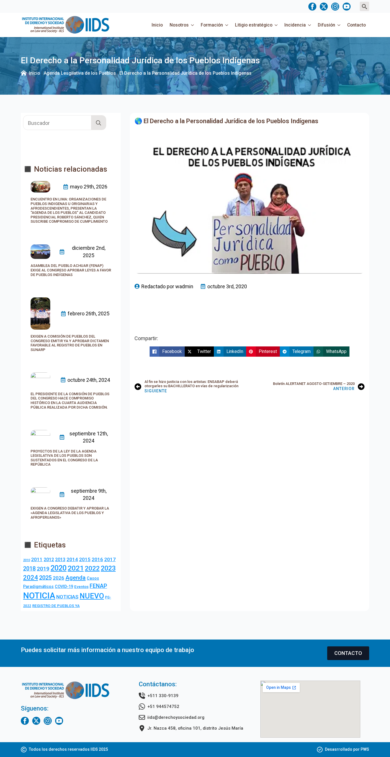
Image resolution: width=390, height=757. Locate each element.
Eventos (81, 587)
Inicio (157, 25)
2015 (85, 559)
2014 (72, 559)
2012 (49, 559)
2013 (60, 559)
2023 (108, 568)
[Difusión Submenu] (339, 25)
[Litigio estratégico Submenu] (276, 25)
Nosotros (179, 25)
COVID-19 (64, 586)
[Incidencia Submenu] (310, 25)
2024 (30, 577)
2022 (92, 568)
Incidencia (295, 25)
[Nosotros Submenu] (193, 25)
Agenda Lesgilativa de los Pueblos (80, 73)
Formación (212, 25)
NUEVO (92, 596)
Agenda (75, 577)
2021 (76, 568)
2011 (37, 559)
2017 (110, 559)
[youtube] (347, 7)
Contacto (356, 25)
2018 (29, 568)
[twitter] (324, 7)
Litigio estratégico (253, 25)
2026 (58, 578)
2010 (26, 560)
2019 (43, 568)
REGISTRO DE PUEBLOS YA (56, 606)
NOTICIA (39, 595)
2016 (97, 559)
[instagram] (335, 7)
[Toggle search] (364, 6)
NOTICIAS (67, 597)
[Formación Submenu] (227, 25)
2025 (45, 577)
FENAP (98, 586)
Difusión (326, 25)
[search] (98, 122)
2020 (59, 568)
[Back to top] (375, 742)
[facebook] (312, 7)
